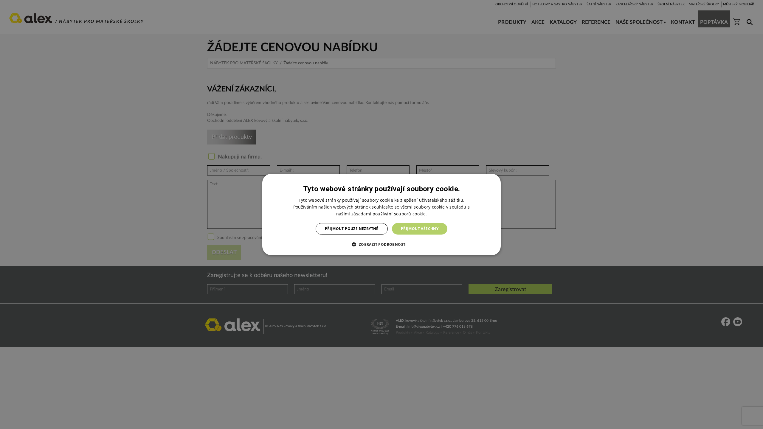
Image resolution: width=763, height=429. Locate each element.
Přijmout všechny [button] (419, 228)
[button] (381, 244)
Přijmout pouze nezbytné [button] (352, 228)
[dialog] (381, 214)
